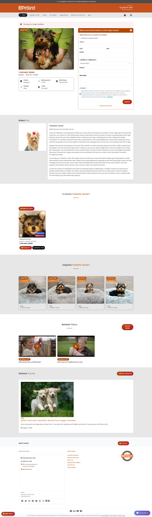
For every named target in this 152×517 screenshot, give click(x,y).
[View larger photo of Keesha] (43, 212)
